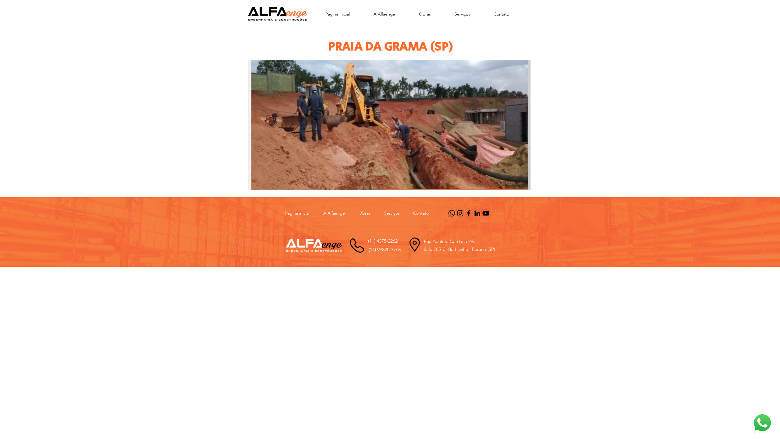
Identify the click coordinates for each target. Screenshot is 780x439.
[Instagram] (460, 213)
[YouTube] (486, 213)
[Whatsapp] (452, 213)
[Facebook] (469, 213)
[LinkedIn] (477, 213)
